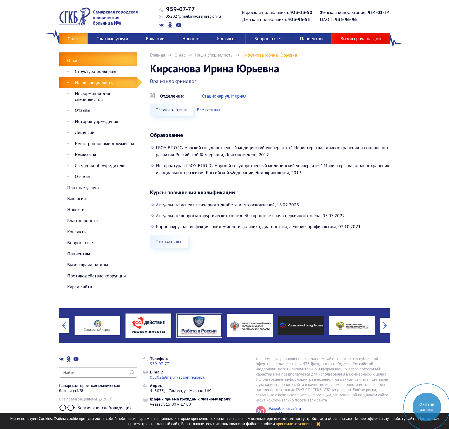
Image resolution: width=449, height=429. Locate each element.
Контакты (226, 39)
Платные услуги (112, 39)
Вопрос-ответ (268, 39)
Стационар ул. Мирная (224, 96)
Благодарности (82, 220)
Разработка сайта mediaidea (285, 411)
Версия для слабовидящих (104, 408)
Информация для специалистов (92, 96)
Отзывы (82, 110)
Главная (157, 55)
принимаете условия (294, 423)
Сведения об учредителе (100, 165)
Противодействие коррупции (96, 276)
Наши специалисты (214, 55)
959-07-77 (179, 9)
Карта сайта (79, 287)
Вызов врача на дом (360, 39)
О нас (73, 39)
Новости (191, 39)
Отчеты (82, 176)
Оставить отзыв (171, 110)
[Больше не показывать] (318, 423)
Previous (64, 325)
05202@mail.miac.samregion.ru (192, 16)
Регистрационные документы (104, 143)
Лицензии (84, 132)
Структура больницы (95, 71)
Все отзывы (208, 110)
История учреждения (96, 121)
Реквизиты (85, 154)
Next (385, 325)
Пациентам (311, 39)
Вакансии (155, 39)
